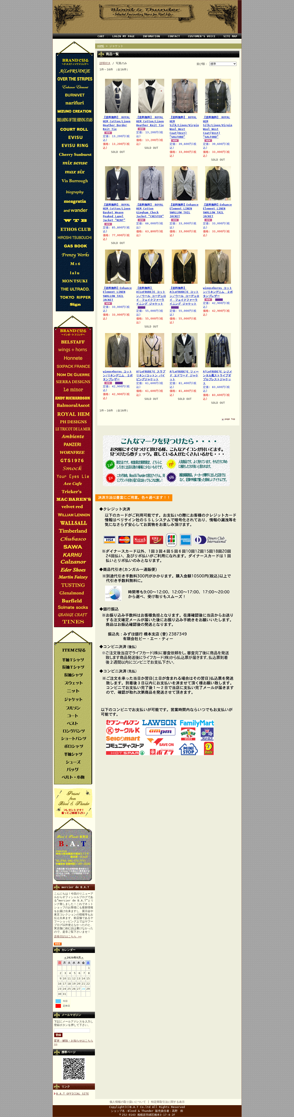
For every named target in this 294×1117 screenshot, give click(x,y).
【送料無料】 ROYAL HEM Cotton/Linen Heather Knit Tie (150, 121)
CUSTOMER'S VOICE (201, 36)
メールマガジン (71, 1014)
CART (100, 36)
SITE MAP (230, 36)
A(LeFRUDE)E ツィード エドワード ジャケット (184, 375)
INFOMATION (151, 36)
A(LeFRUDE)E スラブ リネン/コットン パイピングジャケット (150, 375)
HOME (100, 46)
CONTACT (174, 36)
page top (230, 419)
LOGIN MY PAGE (123, 36)
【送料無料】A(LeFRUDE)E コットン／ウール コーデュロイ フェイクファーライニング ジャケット (151, 295)
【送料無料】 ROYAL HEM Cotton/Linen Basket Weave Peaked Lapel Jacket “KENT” (116, 212)
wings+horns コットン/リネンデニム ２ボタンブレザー (218, 291)
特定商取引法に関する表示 (168, 1101)
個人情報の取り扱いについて (128, 1101)
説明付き (105, 63)
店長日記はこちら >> (68, 936)
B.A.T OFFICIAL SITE (72, 1093)
